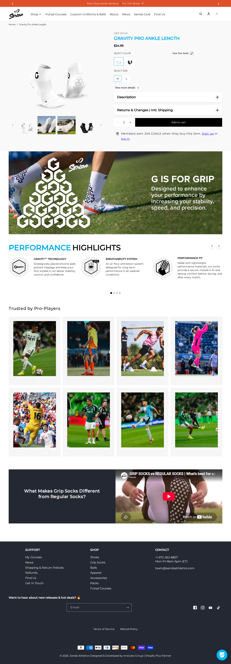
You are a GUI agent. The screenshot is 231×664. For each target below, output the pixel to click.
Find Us (30, 578)
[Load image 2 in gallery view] (47, 125)
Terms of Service (103, 629)
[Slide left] (13, 125)
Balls (93, 567)
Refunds (31, 572)
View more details (125, 87)
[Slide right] (101, 125)
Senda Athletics (80, 655)
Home (12, 24)
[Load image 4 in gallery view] (86, 125)
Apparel (95, 572)
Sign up (208, 133)
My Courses (33, 557)
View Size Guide (180, 53)
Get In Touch (34, 583)
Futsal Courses (100, 588)
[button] (201, 14)
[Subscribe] (127, 607)
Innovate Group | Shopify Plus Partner (147, 655)
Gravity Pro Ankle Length (32, 24)
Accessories (98, 578)
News (29, 562)
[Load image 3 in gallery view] (66, 125)
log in (125, 139)
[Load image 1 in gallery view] (27, 125)
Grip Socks (97, 562)
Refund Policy (129, 629)
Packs (94, 583)
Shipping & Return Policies (44, 567)
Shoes (94, 557)
